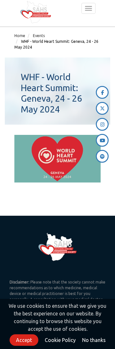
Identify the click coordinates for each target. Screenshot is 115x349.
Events (39, 36)
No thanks (94, 340)
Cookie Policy (60, 340)
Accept (24, 340)
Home (19, 36)
